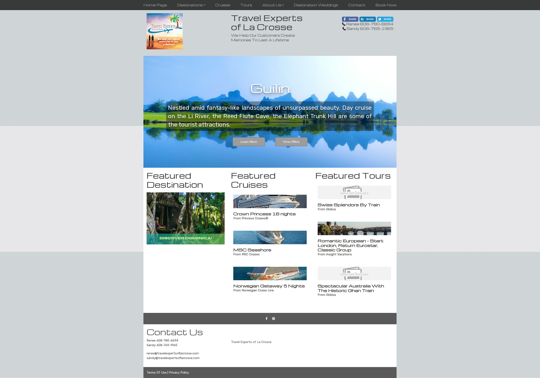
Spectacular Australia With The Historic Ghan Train (351, 288)
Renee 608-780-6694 (162, 340)
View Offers (291, 142)
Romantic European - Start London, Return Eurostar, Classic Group (350, 245)
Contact (356, 5)
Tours (246, 5)
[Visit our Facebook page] (267, 318)
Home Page (155, 5)
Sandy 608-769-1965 (162, 345)
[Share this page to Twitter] (385, 19)
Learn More (248, 142)
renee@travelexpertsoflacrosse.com (173, 353)
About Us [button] (271, 5)
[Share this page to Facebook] (350, 19)
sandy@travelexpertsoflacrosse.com (173, 358)
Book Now (386, 5)
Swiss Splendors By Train (349, 204)
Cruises (222, 5)
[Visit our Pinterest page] (274, 318)
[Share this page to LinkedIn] (367, 19)
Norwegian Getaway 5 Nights (269, 285)
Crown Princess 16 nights (264, 213)
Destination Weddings (316, 5)
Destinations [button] (190, 5)
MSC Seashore (252, 249)
